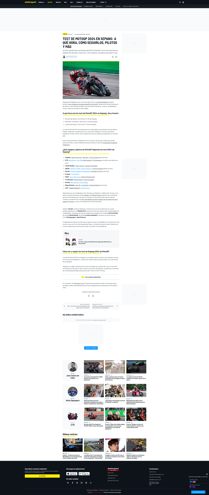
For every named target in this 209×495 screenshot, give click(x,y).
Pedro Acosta (79, 166)
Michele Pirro (95, 171)
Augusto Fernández (91, 166)
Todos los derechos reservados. (112, 492)
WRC (65, 2)
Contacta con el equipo (155, 477)
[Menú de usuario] (183, 2)
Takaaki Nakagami (74, 188)
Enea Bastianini (85, 171)
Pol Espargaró (97, 160)
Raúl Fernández (89, 180)
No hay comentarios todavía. (91, 320)
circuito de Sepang (102, 102)
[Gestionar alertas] (93, 295)
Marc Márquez (99, 6)
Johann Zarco (85, 188)
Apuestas (117, 6)
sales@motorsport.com (155, 479)
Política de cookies (104, 490)
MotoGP (50, 2)
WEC (71, 2)
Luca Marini (84, 185)
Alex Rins (85, 157)
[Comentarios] (116, 56)
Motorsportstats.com (113, 480)
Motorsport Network (97, 492)
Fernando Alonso (88, 6)
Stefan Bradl (94, 185)
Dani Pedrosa (87, 160)
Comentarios (152, 471)
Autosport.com (111, 478)
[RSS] (90, 482)
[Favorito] (112, 56)
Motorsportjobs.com (113, 475)
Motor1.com (110, 472)
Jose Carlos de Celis (71, 56)
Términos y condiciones (92, 490)
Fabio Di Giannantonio (88, 177)
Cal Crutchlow (94, 157)
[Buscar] (180, 2)
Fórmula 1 (41, 2)
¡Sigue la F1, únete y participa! (130, 6)
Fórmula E (79, 2)
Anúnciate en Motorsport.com (156, 474)
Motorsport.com (79, 283)
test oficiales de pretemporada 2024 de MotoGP (83, 104)
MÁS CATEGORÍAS (91, 2)
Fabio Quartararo (76, 157)
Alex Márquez (75, 182)
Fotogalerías (109, 6)
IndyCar (58, 2)
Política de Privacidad (115, 490)
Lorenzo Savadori (97, 168)
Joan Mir (77, 185)
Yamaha (86, 195)
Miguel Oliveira (78, 180)
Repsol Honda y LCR (98, 195)
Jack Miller (80, 160)
